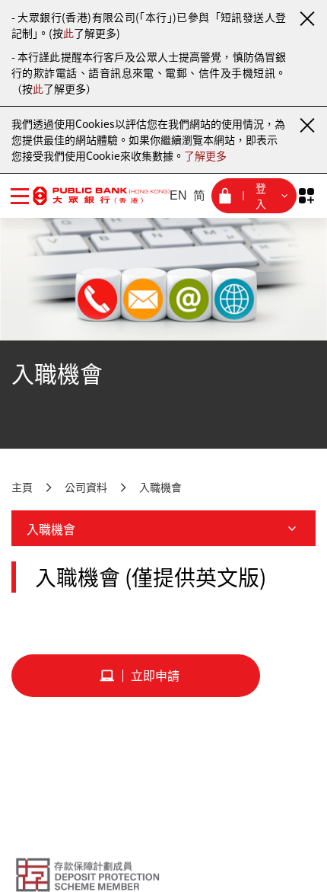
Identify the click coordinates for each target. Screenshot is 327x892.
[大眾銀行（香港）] (101, 195)
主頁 (22, 486)
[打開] (306, 196)
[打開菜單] (20, 196)
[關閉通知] (306, 18)
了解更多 (205, 155)
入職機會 (160, 486)
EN (178, 195)
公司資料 (86, 486)
